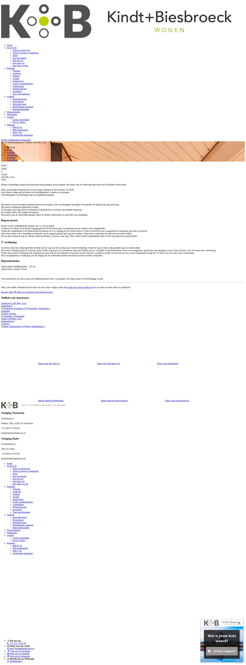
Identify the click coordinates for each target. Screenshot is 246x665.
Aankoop (17, 73)
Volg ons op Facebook (20, 651)
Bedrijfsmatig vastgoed (23, 107)
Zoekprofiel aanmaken (23, 135)
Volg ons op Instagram (20, 656)
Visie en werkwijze (21, 50)
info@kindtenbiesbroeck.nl (22, 648)
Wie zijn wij (18, 60)
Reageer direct (7, 292)
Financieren (25, 140)
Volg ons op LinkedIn (19, 653)
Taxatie (16, 78)
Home (9, 45)
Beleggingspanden (21, 109)
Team (15, 55)
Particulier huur (19, 104)
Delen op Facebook (25, 292)
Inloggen (11, 125)
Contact (10, 117)
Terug (12, 147)
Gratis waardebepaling (23, 83)
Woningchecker (20, 89)
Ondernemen (14, 140)
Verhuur (16, 76)
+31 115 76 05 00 (18, 643)
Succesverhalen (19, 58)
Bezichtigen (12, 160)
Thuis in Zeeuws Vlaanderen (26, 53)
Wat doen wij (18, 63)
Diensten (11, 68)
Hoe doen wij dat (20, 66)
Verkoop (16, 71)
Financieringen (13, 112)
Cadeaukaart (18, 86)
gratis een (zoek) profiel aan (80, 287)
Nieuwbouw (18, 101)
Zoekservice (18, 81)
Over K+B (12, 48)
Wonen (4, 140)
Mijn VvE (17, 132)
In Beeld (11, 152)
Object (10, 150)
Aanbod (10, 96)
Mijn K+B (17, 127)
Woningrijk (12, 114)
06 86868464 (16, 661)
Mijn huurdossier (20, 130)
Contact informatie (21, 119)
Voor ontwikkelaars (21, 94)
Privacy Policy (19, 122)
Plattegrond (12, 155)
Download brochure (44, 292)
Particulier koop (20, 99)
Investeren (17, 91)
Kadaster (11, 157)
